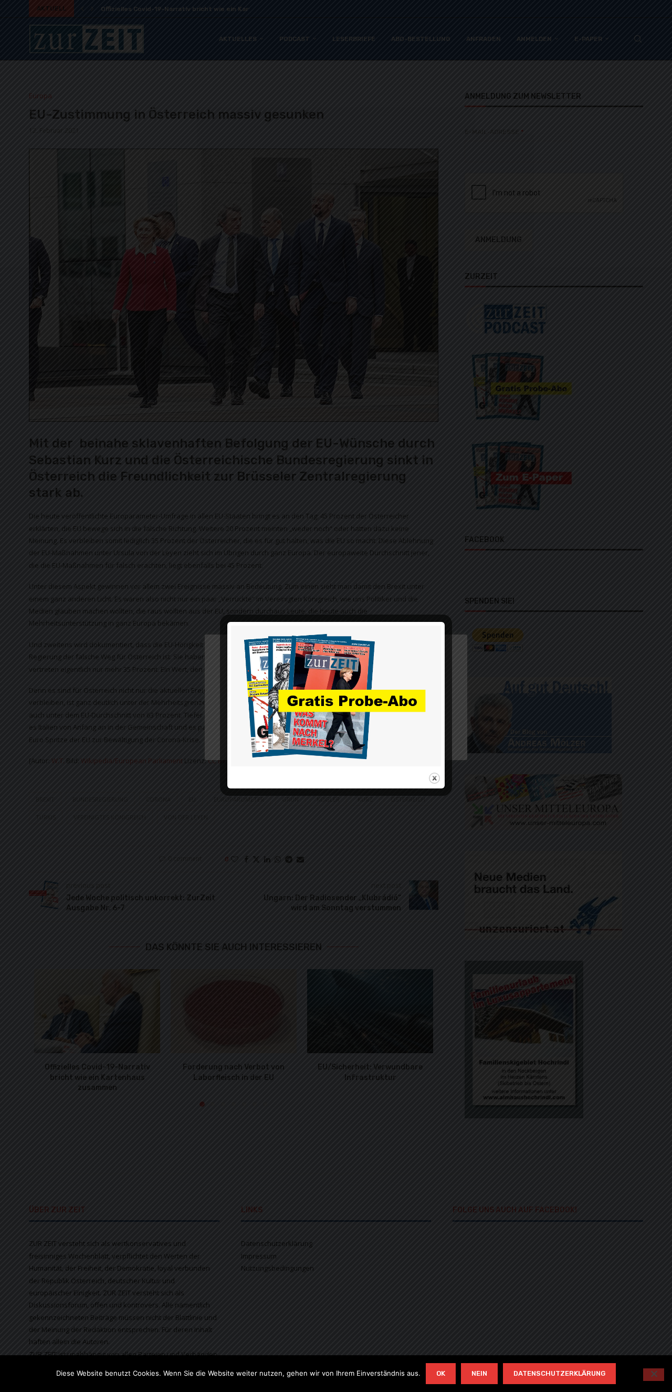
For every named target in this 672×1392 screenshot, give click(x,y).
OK (440, 1373)
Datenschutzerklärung (559, 1373)
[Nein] (653, 1374)
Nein (479, 1373)
